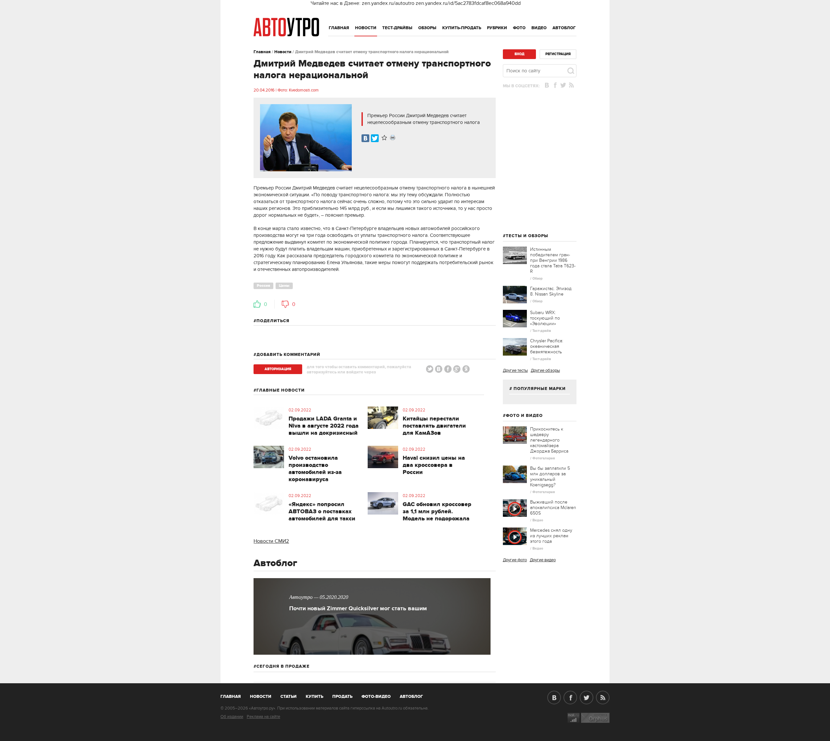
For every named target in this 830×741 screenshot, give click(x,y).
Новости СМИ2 (271, 541)
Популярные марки (540, 388)
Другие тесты (515, 370)
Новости (365, 27)
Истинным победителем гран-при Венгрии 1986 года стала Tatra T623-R (552, 260)
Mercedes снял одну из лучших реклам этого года (551, 536)
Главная (339, 27)
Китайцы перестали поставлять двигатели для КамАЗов (434, 426)
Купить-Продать (461, 27)
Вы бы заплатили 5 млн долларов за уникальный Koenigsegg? (550, 477)
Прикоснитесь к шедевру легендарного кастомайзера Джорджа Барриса (549, 440)
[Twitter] (375, 138)
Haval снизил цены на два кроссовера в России (434, 465)
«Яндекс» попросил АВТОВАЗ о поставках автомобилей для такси (322, 511)
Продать (342, 696)
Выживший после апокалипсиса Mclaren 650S (553, 507)
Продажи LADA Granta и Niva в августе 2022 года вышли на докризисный (324, 426)
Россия (263, 285)
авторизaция (278, 369)
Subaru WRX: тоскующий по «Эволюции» (545, 318)
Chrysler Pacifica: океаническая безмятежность (546, 346)
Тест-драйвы (397, 27)
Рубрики (497, 27)
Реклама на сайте (263, 716)
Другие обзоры (545, 370)
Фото (519, 27)
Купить (314, 696)
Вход (519, 54)
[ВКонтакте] (365, 138)
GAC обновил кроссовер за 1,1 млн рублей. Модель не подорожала (437, 511)
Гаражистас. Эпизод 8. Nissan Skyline (551, 291)
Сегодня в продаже (283, 666)
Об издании (231, 716)
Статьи (288, 696)
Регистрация (558, 54)
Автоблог (564, 27)
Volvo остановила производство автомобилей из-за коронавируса (315, 469)
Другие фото (515, 560)
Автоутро (234, 695)
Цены (284, 285)
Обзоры (427, 27)
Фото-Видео (376, 696)
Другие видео (543, 560)
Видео (539, 27)
